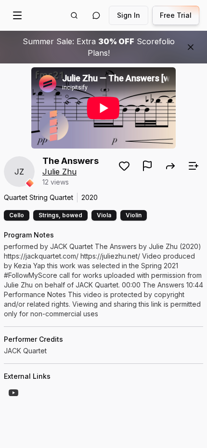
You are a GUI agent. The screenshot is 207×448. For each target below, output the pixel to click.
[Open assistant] (96, 15)
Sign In (128, 15)
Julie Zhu (59, 171)
